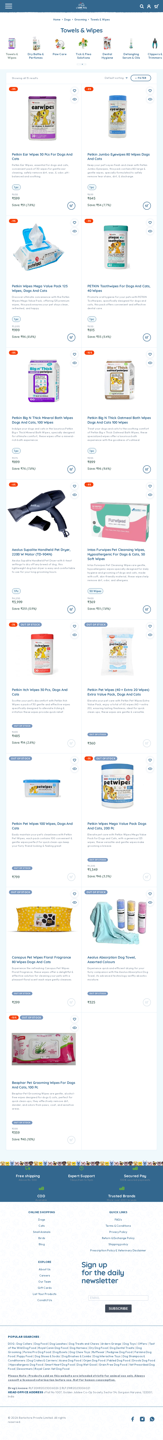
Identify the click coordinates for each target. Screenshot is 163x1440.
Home (57, 19)
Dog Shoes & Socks (47, 1356)
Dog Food (41, 1343)
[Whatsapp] (152, 1419)
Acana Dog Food (70, 1360)
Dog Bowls (60, 1352)
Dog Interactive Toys (106, 1356)
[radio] (16, 187)
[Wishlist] (74, 91)
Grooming (80, 19)
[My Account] (149, 7)
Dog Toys (129, 1343)
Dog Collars (24, 1343)
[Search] (142, 6)
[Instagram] (142, 1419)
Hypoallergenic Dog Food (26, 1364)
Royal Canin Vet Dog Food (52, 1369)
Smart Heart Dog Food (60, 1364)
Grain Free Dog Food (113, 1364)
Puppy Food (25, 1356)
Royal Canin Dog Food (53, 1348)
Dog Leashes (58, 1343)
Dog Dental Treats (122, 1348)
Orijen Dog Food (94, 1360)
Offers (142, 1343)
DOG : (12, 1343)
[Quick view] (74, 99)
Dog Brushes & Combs (76, 1356)
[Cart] (156, 6)
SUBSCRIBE (118, 1308)
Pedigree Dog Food (119, 1352)
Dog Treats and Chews (84, 1343)
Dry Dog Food (98, 1348)
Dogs (67, 19)
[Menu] (8, 6)
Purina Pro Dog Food (37, 1352)
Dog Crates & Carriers (42, 1360)
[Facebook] (133, 1419)
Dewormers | (25, 1369)
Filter (142, 78)
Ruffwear (98, 1352)
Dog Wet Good (87, 1364)
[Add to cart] (71, 206)
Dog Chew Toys (80, 1352)
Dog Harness (78, 1348)
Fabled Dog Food (118, 1360)
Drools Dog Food (143, 1360)
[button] (77, 64)
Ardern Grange (111, 1343)
